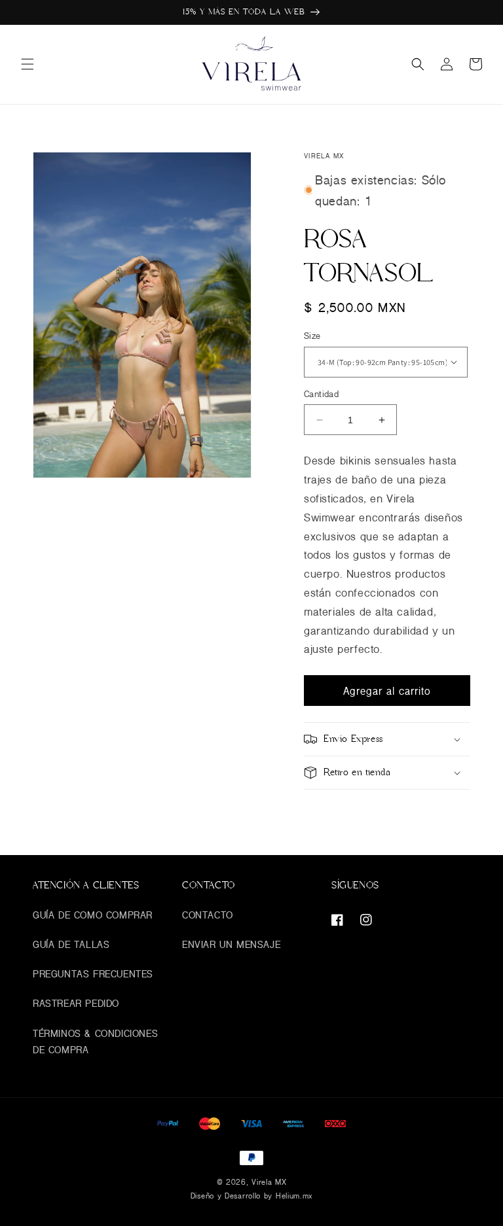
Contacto (207, 914)
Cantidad (321, 394)
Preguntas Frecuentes (93, 973)
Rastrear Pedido (76, 1003)
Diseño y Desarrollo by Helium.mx (251, 1195)
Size (312, 335)
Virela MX (269, 1182)
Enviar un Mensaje (231, 944)
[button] (27, 64)
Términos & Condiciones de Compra (95, 1041)
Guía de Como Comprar (93, 914)
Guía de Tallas (71, 944)
